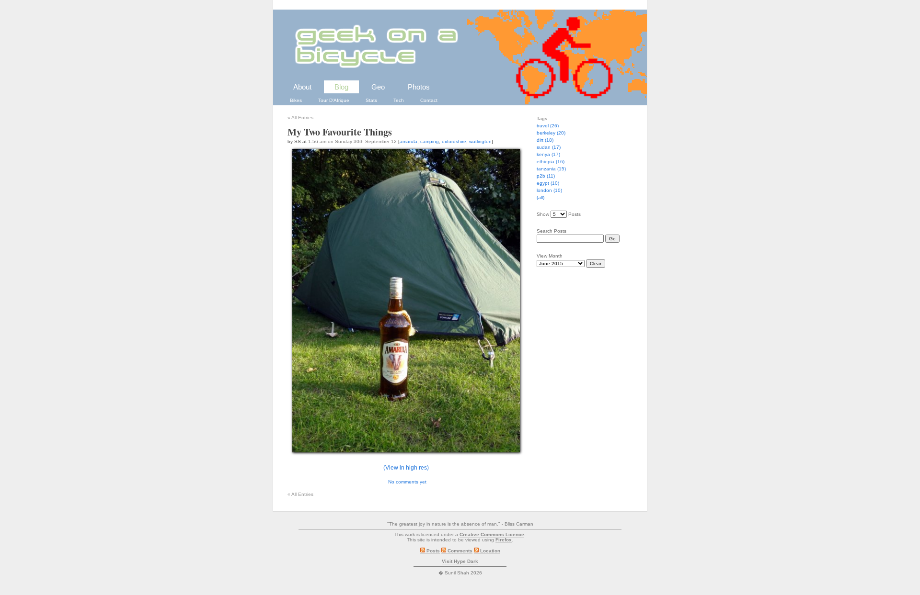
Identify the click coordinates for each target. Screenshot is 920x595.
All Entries (300, 117)
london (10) (549, 190)
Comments (459, 550)
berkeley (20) (551, 132)
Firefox (503, 539)
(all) (540, 197)
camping (429, 141)
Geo (378, 87)
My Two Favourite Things (340, 132)
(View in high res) (406, 467)
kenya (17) (548, 154)
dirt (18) (545, 140)
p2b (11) (546, 176)
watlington (480, 141)
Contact (428, 100)
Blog (341, 87)
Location (489, 550)
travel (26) (548, 125)
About (302, 87)
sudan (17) (549, 147)
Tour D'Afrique (333, 100)
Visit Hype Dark (460, 561)
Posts (432, 550)
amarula (408, 141)
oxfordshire (454, 141)
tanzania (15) (551, 168)
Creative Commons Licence (492, 534)
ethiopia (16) (550, 161)
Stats (371, 100)
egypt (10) (548, 183)
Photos (419, 87)
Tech (398, 100)
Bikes (296, 100)
